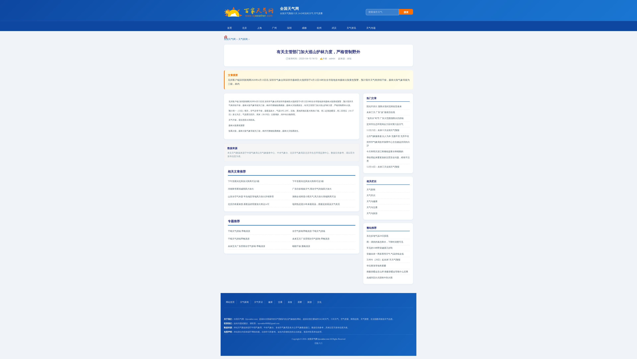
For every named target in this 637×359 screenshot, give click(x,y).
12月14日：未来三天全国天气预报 (383, 167)
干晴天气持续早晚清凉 (238, 239)
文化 (319, 302)
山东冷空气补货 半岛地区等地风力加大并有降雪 (251, 196)
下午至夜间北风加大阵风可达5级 (243, 181)
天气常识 (371, 195)
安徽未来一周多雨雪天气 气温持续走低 (385, 254)
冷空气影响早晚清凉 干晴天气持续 (308, 231)
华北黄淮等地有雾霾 (376, 265)
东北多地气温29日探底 (377, 236)
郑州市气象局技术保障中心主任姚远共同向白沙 (388, 144)
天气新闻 (243, 39)
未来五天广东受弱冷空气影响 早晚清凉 (310, 239)
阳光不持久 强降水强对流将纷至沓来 (384, 106)
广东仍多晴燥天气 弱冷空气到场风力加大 (312, 189)
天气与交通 (372, 207)
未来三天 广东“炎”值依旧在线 (381, 112)
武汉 (334, 28)
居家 (300, 302)
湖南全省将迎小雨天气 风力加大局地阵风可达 (314, 196)
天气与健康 (372, 201)
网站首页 (230, 302)
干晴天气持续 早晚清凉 (239, 231)
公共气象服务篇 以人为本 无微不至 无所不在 (388, 136)
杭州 (319, 28)
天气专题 (371, 28)
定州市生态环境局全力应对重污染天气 (385, 124)
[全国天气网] (250, 12)
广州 (274, 28)
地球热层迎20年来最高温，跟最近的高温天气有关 (316, 204)
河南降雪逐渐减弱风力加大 (241, 189)
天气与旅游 (372, 213)
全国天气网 (230, 39)
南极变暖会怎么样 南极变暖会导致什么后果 (387, 271)
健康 (270, 302)
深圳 (289, 28)
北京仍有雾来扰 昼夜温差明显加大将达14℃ (248, 204)
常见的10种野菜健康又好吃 (380, 248)
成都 (304, 28)
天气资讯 (351, 28)
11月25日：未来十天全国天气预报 (383, 130)
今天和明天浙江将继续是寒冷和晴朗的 (385, 151)
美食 (290, 302)
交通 (280, 302)
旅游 (309, 302)
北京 (244, 28)
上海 (259, 28)
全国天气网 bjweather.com (318, 339)
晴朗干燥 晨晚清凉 (301, 246)
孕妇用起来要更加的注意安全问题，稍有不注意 (388, 159)
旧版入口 (318, 343)
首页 (229, 28)
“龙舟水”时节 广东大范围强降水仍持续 (385, 118)
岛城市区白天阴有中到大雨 (379, 277)
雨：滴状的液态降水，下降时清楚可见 (385, 242)
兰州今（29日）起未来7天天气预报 (383, 259)
